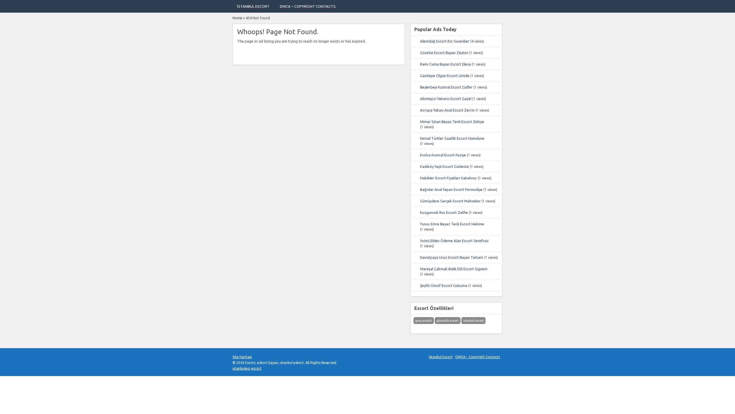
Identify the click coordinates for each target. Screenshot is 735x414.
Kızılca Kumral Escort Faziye (443, 155)
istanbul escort (473, 320)
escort (256, 368)
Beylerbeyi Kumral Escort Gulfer (446, 87)
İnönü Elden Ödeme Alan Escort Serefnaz (454, 241)
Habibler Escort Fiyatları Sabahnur (448, 178)
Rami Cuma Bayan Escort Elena (445, 64)
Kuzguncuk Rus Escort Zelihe (444, 212)
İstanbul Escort (253, 6)
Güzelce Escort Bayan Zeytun (444, 53)
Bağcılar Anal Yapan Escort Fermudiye (451, 189)
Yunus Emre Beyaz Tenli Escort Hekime (452, 224)
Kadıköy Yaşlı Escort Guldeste (444, 166)
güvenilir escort (447, 320)
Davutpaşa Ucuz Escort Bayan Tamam (451, 257)
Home (237, 18)
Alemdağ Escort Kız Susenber (444, 41)
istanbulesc (241, 368)
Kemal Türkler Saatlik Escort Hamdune (452, 138)
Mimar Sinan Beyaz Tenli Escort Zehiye (452, 122)
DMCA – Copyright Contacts (308, 6)
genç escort (423, 320)
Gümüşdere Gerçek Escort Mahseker (450, 201)
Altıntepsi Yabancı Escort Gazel (445, 99)
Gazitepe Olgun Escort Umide (444, 76)
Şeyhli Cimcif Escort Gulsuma (443, 285)
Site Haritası (242, 357)
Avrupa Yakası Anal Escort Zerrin (447, 110)
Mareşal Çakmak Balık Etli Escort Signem (454, 269)
